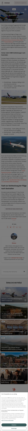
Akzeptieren (14, 425)
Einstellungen (14, 428)
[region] (14, 411)
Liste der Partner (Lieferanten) (7, 420)
